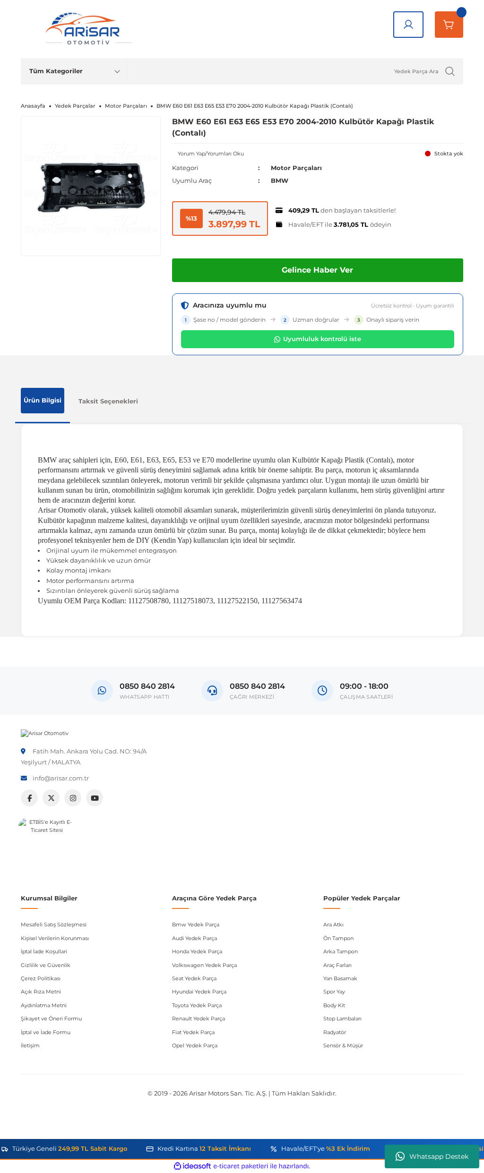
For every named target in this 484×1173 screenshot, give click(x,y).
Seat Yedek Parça (194, 978)
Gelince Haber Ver (317, 269)
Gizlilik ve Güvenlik (45, 965)
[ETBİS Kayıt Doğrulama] (46, 846)
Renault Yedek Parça (198, 1018)
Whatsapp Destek (438, 1156)
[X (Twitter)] (51, 797)
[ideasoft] (192, 1166)
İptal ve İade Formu (45, 1032)
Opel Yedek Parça (194, 1045)
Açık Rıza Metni (41, 991)
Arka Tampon (340, 951)
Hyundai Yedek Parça (199, 991)
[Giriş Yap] (408, 24)
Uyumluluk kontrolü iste (322, 338)
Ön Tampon (338, 938)
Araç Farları (337, 965)
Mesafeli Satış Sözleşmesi (53, 924)
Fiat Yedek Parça (193, 1032)
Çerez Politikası (40, 978)
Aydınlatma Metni (44, 1005)
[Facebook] (29, 797)
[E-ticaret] (240, 1166)
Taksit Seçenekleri (108, 401)
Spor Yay (334, 991)
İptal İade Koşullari (44, 951)
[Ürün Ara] (450, 71)
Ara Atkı (333, 924)
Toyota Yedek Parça (197, 1005)
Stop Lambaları (342, 1018)
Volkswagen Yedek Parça (204, 965)
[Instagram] (72, 797)
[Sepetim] (449, 24)
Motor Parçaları (296, 167)
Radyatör (334, 1032)
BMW (279, 180)
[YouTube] (94, 797)
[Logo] (45, 732)
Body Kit (334, 1005)
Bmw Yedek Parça (195, 924)
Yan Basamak (340, 978)
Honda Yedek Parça (197, 951)
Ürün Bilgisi (42, 400)
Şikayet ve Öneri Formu (51, 1018)
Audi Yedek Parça (194, 938)
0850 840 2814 (257, 686)
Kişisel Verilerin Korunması (55, 938)
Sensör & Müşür (343, 1045)
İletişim (30, 1045)
